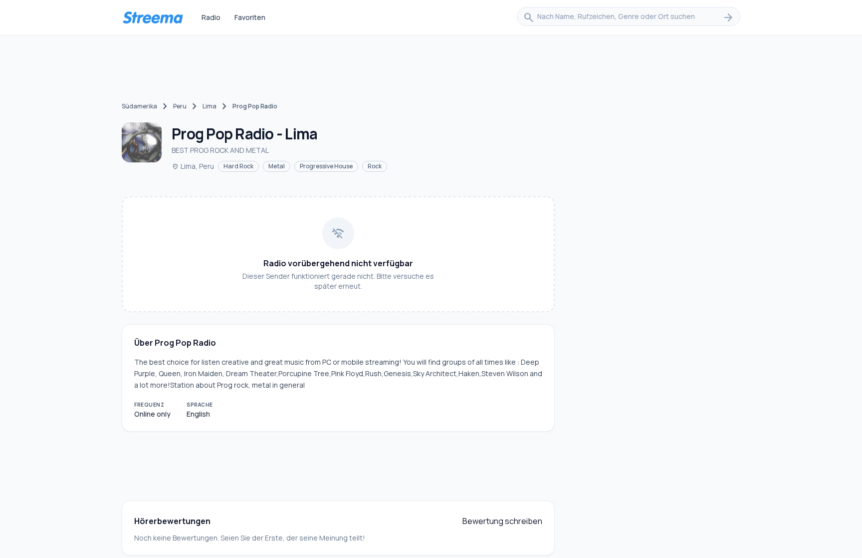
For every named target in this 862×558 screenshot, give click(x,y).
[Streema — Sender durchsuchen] (153, 17)
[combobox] (628, 17)
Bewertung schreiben (502, 521)
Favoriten (249, 17)
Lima (209, 106)
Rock (375, 166)
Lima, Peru (193, 166)
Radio (211, 17)
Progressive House (326, 166)
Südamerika (139, 106)
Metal (276, 166)
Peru (180, 106)
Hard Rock (238, 166)
